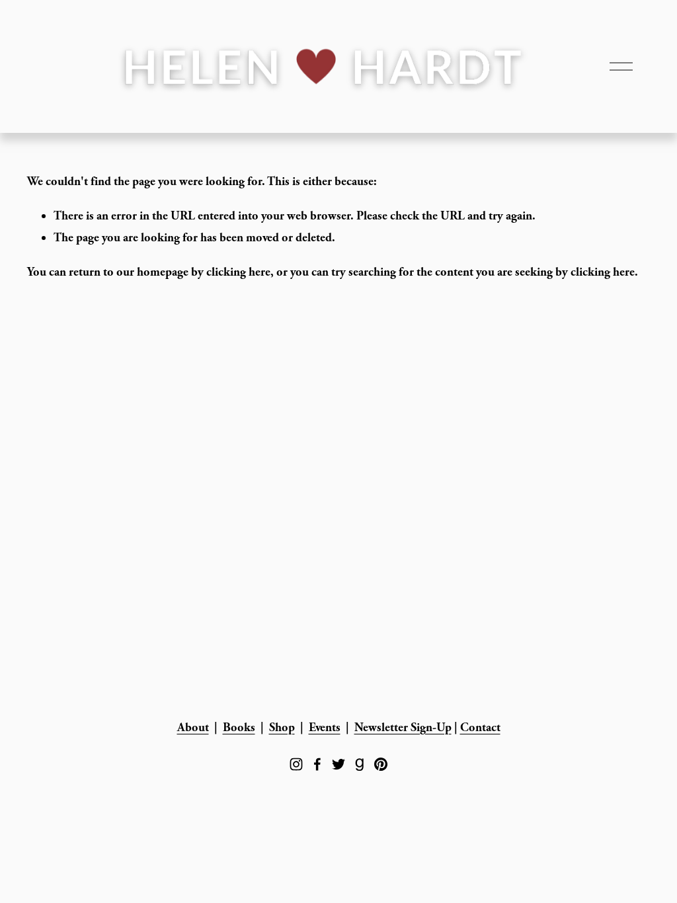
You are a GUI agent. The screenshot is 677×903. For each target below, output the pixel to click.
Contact (480, 727)
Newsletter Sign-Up (403, 727)
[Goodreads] (359, 764)
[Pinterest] (380, 764)
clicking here (238, 272)
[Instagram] (296, 764)
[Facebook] (317, 764)
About (193, 727)
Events (324, 727)
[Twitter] (338, 764)
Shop (282, 727)
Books (239, 727)
